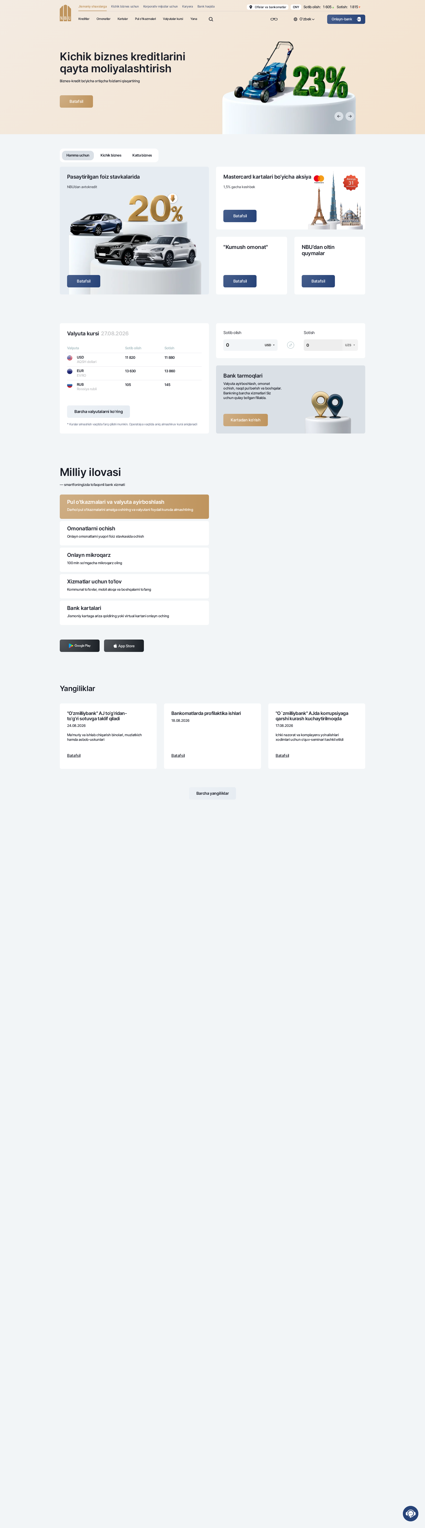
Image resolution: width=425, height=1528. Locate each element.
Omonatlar (103, 19)
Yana (193, 19)
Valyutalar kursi (173, 19)
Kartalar (123, 19)
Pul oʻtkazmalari (145, 19)
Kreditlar (83, 19)
